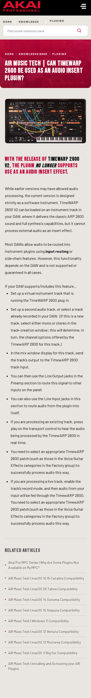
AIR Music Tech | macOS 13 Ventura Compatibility (43, 631)
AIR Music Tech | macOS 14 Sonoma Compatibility (44, 599)
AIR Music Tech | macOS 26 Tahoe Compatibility (42, 589)
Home (7, 21)
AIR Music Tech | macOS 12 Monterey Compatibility (44, 642)
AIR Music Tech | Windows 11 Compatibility (38, 621)
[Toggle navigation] (83, 6)
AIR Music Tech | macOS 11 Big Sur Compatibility (42, 653)
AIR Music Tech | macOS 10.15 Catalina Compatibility (46, 578)
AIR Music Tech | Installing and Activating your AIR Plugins (44, 666)
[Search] (79, 30)
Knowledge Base (33, 54)
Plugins (59, 54)
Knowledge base (33, 21)
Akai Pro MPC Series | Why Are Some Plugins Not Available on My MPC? (43, 565)
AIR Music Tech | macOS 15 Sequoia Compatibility (44, 610)
